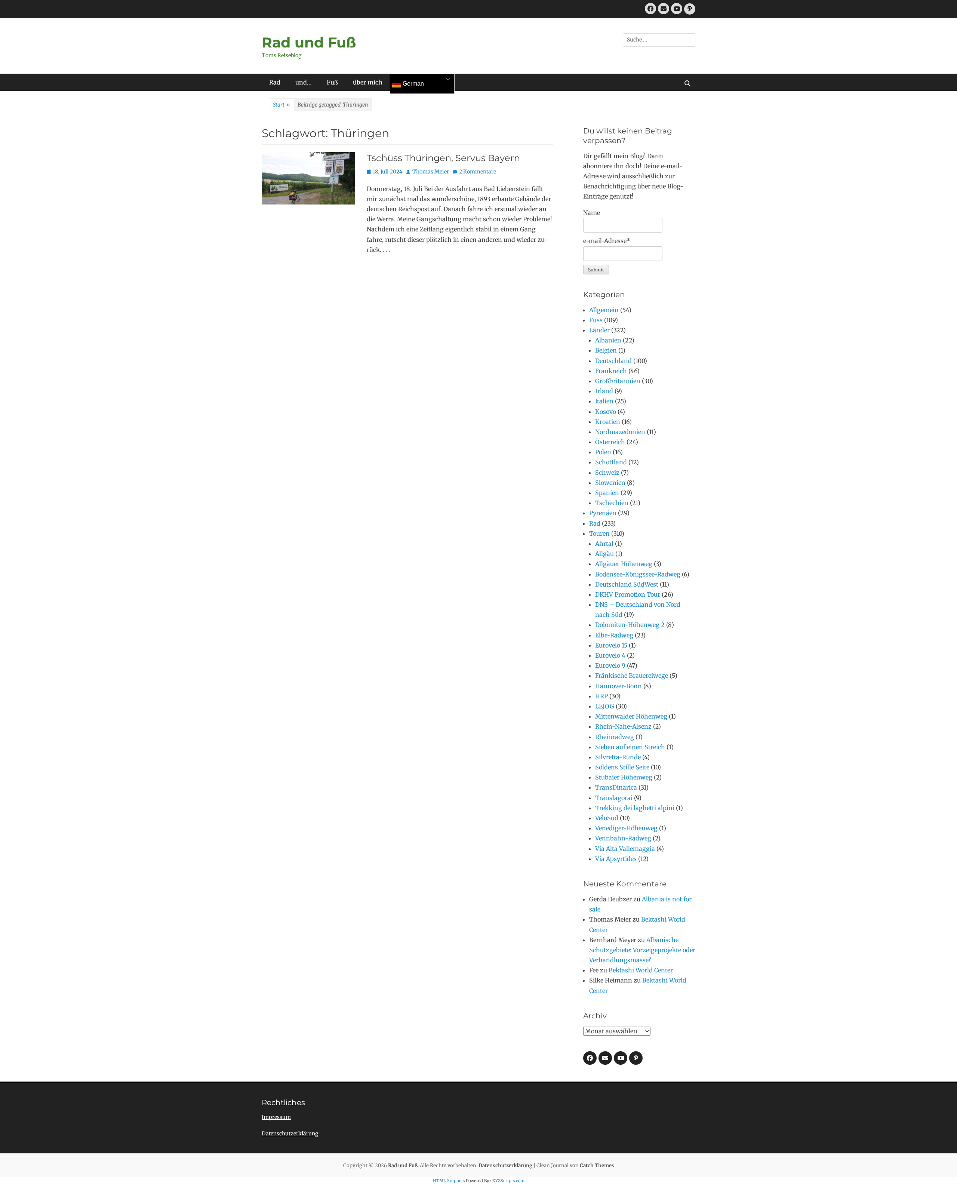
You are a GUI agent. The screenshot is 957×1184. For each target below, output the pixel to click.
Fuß (332, 82)
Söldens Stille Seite (622, 767)
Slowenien (610, 482)
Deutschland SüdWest (626, 584)
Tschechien (611, 503)
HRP (601, 696)
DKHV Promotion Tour (627, 594)
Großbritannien (617, 381)
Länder (599, 330)
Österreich (610, 442)
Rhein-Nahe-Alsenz (623, 726)
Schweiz (607, 472)
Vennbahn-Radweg (623, 838)
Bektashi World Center (641, 970)
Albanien (608, 340)
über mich (367, 82)
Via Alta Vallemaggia (625, 848)
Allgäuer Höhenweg (623, 564)
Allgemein (604, 310)
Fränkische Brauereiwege (631, 675)
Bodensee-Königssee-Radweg (637, 574)
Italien (604, 401)
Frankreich (611, 371)
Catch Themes (597, 1165)
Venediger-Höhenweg (626, 828)
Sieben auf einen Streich (630, 747)
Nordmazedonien (620, 432)
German (412, 83)
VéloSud (606, 818)
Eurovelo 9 (610, 665)
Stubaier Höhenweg (623, 777)
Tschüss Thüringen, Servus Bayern (443, 158)
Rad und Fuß (309, 42)
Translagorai (614, 798)
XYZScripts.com (508, 1180)
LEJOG (604, 706)
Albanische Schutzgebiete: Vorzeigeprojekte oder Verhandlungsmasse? (642, 950)
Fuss (596, 320)
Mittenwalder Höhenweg (631, 716)
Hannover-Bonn (618, 686)
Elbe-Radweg (614, 635)
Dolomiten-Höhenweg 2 (630, 624)
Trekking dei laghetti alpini (634, 808)
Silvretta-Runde (618, 757)
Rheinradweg (614, 737)
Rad (274, 82)
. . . (386, 249)
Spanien (607, 492)
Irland (604, 391)
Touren (599, 533)
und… (303, 82)
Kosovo (605, 411)
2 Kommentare (477, 171)
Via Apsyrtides (616, 858)
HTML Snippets (449, 1180)
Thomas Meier (430, 171)
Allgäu (604, 553)
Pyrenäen (602, 513)
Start (281, 104)
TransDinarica (616, 787)
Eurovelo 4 (610, 655)
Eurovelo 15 (611, 645)
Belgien (606, 350)
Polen (603, 452)
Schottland (611, 462)
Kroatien (607, 421)
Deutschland (613, 361)
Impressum (276, 1117)
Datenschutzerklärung (290, 1133)
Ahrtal (604, 543)
